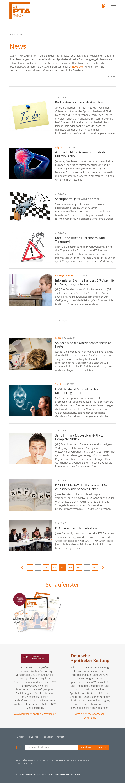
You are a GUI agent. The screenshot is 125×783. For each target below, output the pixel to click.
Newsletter (78, 66)
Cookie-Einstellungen (25, 763)
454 (95, 567)
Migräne (59, 147)
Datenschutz (48, 760)
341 (54, 567)
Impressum (60, 760)
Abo (18, 760)
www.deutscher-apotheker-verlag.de (35, 714)
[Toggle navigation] (113, 5)
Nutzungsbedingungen (31, 760)
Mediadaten (47, 736)
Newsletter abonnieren (93, 747)
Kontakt (60, 736)
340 (46, 567)
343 (70, 567)
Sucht (58, 384)
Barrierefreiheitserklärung (78, 760)
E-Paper (20, 736)
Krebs (58, 337)
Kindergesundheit (64, 275)
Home (12, 34)
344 (78, 567)
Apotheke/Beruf (21, 613)
